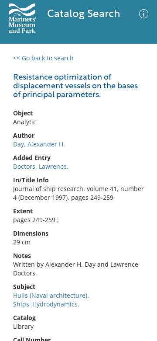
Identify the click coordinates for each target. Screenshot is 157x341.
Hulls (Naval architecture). (51, 295)
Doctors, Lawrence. (40, 166)
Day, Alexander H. (39, 144)
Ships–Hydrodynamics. (46, 304)
